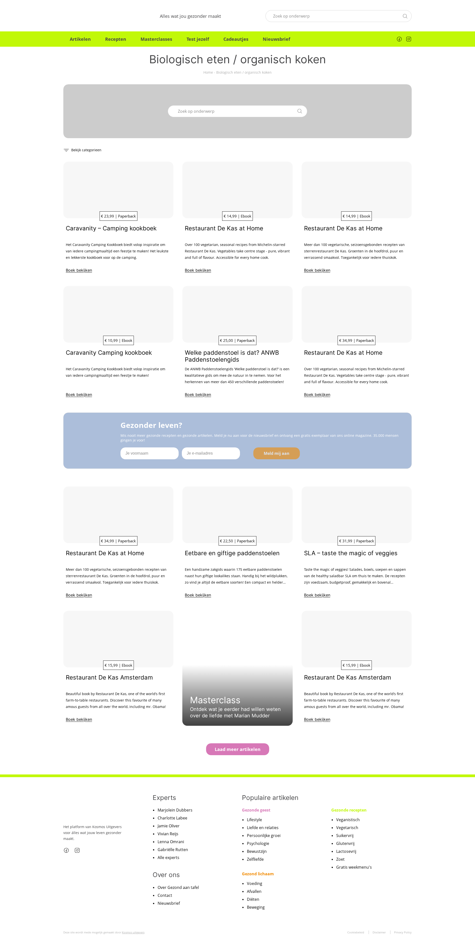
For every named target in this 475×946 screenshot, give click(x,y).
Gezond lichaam (258, 874)
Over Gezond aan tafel (178, 887)
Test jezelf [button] (198, 39)
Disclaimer (379, 932)
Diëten (253, 899)
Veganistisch (348, 819)
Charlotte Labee (172, 818)
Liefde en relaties (263, 827)
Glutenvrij (345, 843)
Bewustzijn (257, 851)
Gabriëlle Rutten (173, 849)
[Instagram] (409, 39)
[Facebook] (399, 39)
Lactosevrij (346, 851)
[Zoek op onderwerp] (405, 16)
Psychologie (258, 843)
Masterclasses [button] (156, 39)
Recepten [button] (115, 39)
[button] (82, 149)
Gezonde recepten (349, 810)
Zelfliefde (255, 859)
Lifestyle (254, 819)
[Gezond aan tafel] (89, 16)
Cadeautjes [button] (235, 39)
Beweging (256, 907)
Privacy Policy (403, 932)
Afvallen (254, 891)
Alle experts (168, 857)
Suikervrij (345, 835)
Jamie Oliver (169, 826)
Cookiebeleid (355, 932)
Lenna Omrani (171, 841)
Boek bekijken (79, 270)
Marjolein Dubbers (175, 810)
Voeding (254, 883)
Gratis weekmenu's (354, 867)
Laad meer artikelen (238, 749)
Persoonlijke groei (264, 835)
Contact (165, 895)
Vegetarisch (347, 827)
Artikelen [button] (80, 39)
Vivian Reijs (168, 833)
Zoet (340, 859)
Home (208, 72)
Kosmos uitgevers (133, 932)
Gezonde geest (256, 810)
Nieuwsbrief (276, 39)
